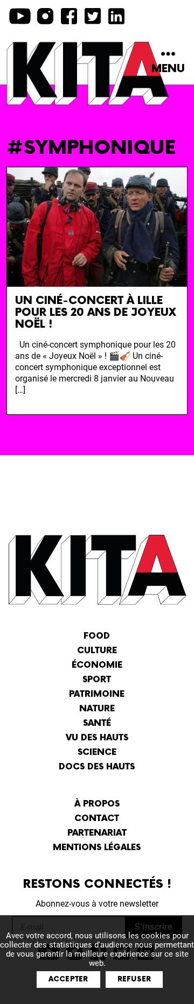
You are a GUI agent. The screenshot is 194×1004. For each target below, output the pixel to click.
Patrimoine (96, 694)
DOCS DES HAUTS (97, 767)
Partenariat (97, 833)
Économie (97, 665)
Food (97, 636)
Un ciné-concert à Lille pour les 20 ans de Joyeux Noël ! (95, 312)
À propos (97, 804)
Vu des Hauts (97, 738)
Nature (97, 709)
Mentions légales (97, 848)
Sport (96, 680)
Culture (97, 651)
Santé (97, 723)
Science (97, 752)
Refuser (134, 979)
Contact (96, 819)
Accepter (68, 979)
